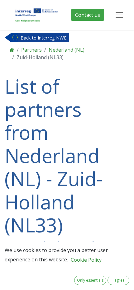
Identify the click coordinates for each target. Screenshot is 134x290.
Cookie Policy (86, 259)
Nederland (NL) (66, 49)
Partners (31, 49)
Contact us (87, 15)
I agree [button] (118, 280)
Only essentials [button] (90, 280)
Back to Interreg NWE (44, 38)
